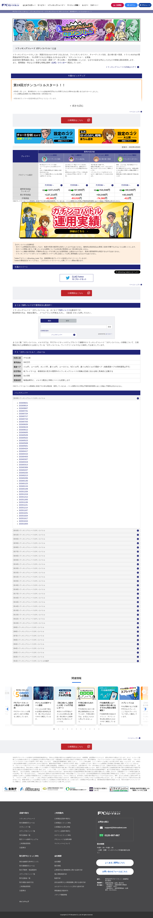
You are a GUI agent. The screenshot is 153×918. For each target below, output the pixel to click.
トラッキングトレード (27, 818)
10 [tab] (94, 729)
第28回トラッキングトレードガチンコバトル (29, 547)
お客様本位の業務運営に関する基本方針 (68, 870)
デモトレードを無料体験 (63, 839)
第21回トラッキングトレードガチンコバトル (29, 577)
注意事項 (22, 847)
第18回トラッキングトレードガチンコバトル (29, 589)
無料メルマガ (64, 310)
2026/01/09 (23, 489)
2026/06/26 (23, 424)
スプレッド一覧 (24, 827)
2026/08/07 (23, 408)
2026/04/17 (23, 451)
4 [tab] (67, 729)
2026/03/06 (23, 467)
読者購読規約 (45, 330)
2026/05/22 (23, 438)
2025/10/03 (23, 524)
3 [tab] (63, 729)
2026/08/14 (23, 406)
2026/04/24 (23, 449)
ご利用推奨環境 (24, 843)
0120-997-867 (112, 835)
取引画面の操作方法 (26, 882)
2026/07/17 (23, 416)
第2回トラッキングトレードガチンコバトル (28, 657)
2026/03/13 (23, 465)
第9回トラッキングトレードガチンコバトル (28, 627)
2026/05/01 (23, 446)
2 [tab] (58, 729)
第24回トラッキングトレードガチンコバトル (29, 564)
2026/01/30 (23, 481)
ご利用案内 (58, 813)
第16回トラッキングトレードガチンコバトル (29, 598)
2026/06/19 (23, 427)
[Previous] (8, 709)
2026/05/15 (23, 440)
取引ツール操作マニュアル (28, 839)
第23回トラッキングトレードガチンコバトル (29, 568)
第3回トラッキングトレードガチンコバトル (28, 652)
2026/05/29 (23, 435)
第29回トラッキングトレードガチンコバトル (29, 543)
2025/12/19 (23, 494)
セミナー (85, 5)
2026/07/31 (23, 411)
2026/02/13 (23, 475)
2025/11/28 (23, 502)
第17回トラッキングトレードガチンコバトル (29, 594)
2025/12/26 (23, 492)
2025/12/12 (23, 497)
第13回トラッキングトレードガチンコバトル (29, 610)
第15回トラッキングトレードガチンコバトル (29, 602)
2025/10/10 (23, 521)
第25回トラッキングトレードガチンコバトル (29, 560)
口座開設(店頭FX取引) (62, 818)
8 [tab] (85, 729)
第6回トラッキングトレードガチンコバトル (28, 640)
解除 (67, 321)
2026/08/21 (23, 403)
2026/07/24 (23, 414)
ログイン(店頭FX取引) (62, 831)
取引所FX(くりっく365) (28, 856)
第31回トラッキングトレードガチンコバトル (29, 535)
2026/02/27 (23, 470)
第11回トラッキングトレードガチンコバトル (29, 619)
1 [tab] (54, 729)
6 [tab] (76, 729)
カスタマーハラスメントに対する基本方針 (69, 886)
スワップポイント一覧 (27, 831)
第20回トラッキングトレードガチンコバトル (29, 581)
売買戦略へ (49, 185)
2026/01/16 (23, 486)
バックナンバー (56, 335)
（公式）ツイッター (58, 63)
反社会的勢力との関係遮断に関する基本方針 (70, 882)
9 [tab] (90, 729)
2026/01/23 (23, 483)
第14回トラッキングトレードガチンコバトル (29, 606)
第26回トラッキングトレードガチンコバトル (29, 556)
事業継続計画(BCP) (61, 890)
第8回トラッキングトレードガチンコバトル (28, 631)
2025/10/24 (23, 516)
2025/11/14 (23, 508)
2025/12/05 (23, 500)
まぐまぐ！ (109, 334)
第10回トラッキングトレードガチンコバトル (29, 623)
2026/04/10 (23, 454)
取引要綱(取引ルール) (27, 823)
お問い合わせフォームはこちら (114, 871)
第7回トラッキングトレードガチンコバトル (28, 636)
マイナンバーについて (62, 843)
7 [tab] (81, 729)
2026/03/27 (23, 459)
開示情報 (57, 866)
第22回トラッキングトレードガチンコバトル (29, 572)
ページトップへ (134, 112)
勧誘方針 (57, 878)
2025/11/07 (23, 510)
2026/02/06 (23, 478)
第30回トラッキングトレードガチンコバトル (29, 539)
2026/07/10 (23, 419)
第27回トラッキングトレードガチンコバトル (29, 551)
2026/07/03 (23, 422)
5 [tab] (72, 729)
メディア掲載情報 (60, 895)
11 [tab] (99, 729)
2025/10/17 (23, 518)
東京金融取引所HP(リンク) (28, 861)
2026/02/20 (23, 473)
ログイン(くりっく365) (62, 835)
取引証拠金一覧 (24, 835)
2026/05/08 (23, 443)
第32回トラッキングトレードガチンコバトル (29, 530)
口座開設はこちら (75, 120)
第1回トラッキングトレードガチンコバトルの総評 (31, 661)
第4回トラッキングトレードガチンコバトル (28, 648)
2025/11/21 (23, 505)
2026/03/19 (23, 462)
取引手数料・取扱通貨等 (28, 870)
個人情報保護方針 (60, 874)
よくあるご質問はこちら (115, 863)
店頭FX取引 (24, 813)
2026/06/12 (23, 430)
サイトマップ (24, 901)
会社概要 (58, 856)
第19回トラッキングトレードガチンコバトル (29, 585)
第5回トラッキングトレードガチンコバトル (28, 644)
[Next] (145, 709)
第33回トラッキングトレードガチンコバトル (29, 398)
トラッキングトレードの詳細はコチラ (121, 67)
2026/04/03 (23, 457)
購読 (49, 321)
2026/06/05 (23, 432)
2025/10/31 (23, 513)
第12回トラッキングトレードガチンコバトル (29, 615)
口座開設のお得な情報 (62, 827)
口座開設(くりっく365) (62, 823)
